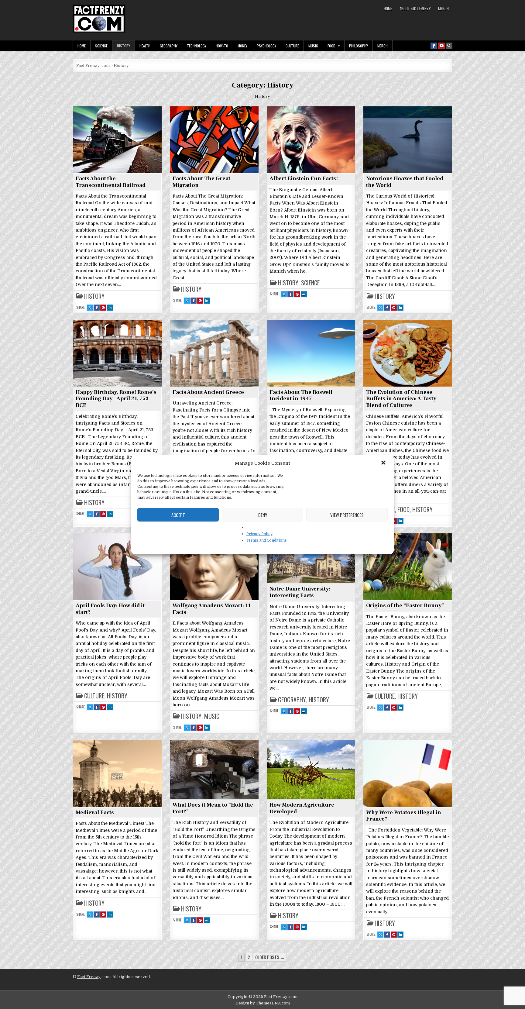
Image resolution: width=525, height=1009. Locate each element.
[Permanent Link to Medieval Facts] (117, 773)
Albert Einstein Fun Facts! (303, 178)
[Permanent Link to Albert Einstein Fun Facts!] (311, 139)
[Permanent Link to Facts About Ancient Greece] (214, 353)
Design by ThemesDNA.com (262, 1003)
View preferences (347, 514)
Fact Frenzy (89, 976)
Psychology (266, 45)
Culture (292, 45)
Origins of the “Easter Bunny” (405, 605)
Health (144, 45)
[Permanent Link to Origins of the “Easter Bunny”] (407, 566)
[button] (384, 463)
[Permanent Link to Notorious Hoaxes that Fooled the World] (407, 139)
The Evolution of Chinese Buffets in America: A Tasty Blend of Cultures (401, 399)
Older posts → (270, 957)
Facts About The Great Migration (201, 182)
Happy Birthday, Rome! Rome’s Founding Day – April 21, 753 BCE (116, 399)
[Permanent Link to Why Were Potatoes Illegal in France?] (407, 773)
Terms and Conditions (266, 540)
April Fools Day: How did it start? (110, 609)
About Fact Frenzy (415, 8)
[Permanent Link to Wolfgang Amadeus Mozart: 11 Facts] (214, 566)
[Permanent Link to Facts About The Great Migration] (214, 139)
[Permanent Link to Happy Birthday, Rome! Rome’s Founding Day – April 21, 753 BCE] (117, 353)
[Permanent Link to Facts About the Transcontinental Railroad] (117, 139)
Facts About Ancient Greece (208, 392)
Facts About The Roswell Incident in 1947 (300, 395)
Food (331, 45)
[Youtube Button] (441, 46)
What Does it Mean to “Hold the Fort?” (213, 808)
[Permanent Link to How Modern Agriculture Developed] (311, 769)
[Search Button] (449, 46)
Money (242, 45)
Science (101, 45)
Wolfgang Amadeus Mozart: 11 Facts (212, 609)
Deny (262, 514)
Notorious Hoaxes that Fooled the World (404, 182)
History (123, 45)
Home (388, 8)
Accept (178, 514)
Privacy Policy (259, 534)
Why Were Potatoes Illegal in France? (403, 816)
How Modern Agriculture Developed (301, 808)
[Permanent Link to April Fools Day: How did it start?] (117, 566)
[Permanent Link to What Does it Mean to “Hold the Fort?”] (214, 769)
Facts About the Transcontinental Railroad (111, 182)
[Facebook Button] (434, 46)
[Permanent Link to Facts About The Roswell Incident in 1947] (311, 353)
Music (313, 45)
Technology (196, 45)
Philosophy (358, 45)
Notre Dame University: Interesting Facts (299, 592)
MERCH (443, 8)
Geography (168, 45)
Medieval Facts (95, 812)
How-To (222, 45)
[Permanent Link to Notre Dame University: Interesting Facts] (311, 558)
